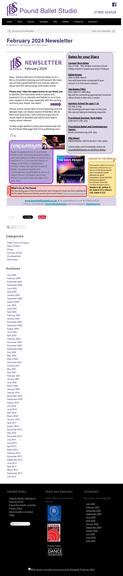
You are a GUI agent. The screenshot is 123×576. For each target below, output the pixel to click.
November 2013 (14, 456)
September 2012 (14, 473)
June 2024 (12, 308)
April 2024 (11, 311)
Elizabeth (12, 45)
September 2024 (14, 298)
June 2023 (12, 332)
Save (43, 217)
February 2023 (13, 338)
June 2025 (12, 288)
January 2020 (13, 389)
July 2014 (11, 439)
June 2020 (12, 382)
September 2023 (14, 325)
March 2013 (12, 469)
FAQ (55, 22)
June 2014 (12, 442)
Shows (10, 249)
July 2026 (11, 274)
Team (19, 22)
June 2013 (12, 463)
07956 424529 (105, 12)
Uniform (65, 22)
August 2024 (13, 301)
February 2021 (13, 375)
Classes (30, 22)
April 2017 (11, 422)
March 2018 (12, 415)
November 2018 (14, 395)
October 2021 (13, 365)
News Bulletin (13, 245)
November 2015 (14, 429)
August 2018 (13, 402)
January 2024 (13, 318)
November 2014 (14, 436)
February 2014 (13, 452)
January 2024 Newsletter (23, 31)
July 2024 (11, 305)
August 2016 (13, 426)
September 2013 (14, 459)
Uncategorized (13, 256)
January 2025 (13, 295)
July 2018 (11, 405)
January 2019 (13, 392)
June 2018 (12, 409)
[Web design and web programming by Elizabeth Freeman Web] (61, 570)
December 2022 (14, 342)
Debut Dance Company (18, 242)
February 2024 (13, 315)
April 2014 (11, 446)
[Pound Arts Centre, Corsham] (53, 533)
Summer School (14, 252)
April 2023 (11, 335)
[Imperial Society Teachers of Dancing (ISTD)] (54, 514)
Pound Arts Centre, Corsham (22, 504)
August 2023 (13, 328)
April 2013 (11, 466)
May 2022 (11, 355)
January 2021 (13, 379)
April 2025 (11, 291)
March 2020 (12, 385)
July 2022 (11, 352)
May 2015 (11, 432)
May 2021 (11, 368)
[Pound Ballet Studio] (50, 9)
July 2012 (11, 476)
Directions (92, 22)
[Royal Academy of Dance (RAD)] (55, 552)
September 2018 (14, 399)
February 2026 (13, 278)
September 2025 (14, 284)
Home (9, 22)
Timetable (43, 22)
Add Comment (42, 45)
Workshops (12, 259)
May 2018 (11, 412)
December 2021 (14, 362)
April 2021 (11, 372)
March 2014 (12, 449)
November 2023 (14, 321)
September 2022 (14, 348)
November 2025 (14, 281)
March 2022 (12, 358)
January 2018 (13, 419)
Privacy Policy (15, 508)
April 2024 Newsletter (101, 31)
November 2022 (14, 345)
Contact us (78, 22)
